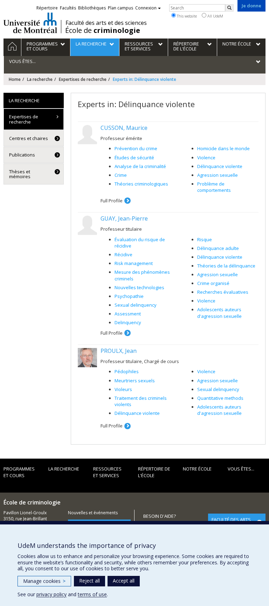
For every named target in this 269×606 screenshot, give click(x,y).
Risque (204, 239)
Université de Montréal (30, 22)
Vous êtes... (241, 469)
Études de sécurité (134, 157)
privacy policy (51, 594)
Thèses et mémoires (19, 174)
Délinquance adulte (218, 248)
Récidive (123, 254)
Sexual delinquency (136, 305)
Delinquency (128, 322)
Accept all (123, 580)
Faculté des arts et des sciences (106, 23)
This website (186, 16)
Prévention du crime (136, 148)
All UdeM (214, 16)
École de (102, 30)
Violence (206, 157)
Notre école (197, 469)
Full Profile (112, 200)
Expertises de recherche (82, 79)
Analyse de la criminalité (140, 166)
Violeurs (123, 389)
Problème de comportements (214, 187)
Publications (22, 155)
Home (15, 79)
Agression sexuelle (217, 175)
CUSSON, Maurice (124, 128)
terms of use (92, 594)
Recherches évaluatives (222, 292)
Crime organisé (213, 283)
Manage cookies (44, 581)
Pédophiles (127, 371)
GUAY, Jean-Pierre (124, 218)
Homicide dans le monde (223, 148)
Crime (121, 175)
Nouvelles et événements (93, 513)
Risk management (134, 263)
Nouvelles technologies (139, 287)
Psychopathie (129, 296)
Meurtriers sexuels (135, 380)
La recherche (40, 79)
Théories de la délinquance (226, 266)
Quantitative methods (220, 398)
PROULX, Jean (119, 351)
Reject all (89, 580)
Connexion (146, 8)
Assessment (128, 314)
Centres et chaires (28, 138)
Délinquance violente (219, 166)
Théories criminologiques (141, 184)
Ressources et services (107, 472)
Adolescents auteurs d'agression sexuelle (219, 312)
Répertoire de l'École (154, 472)
